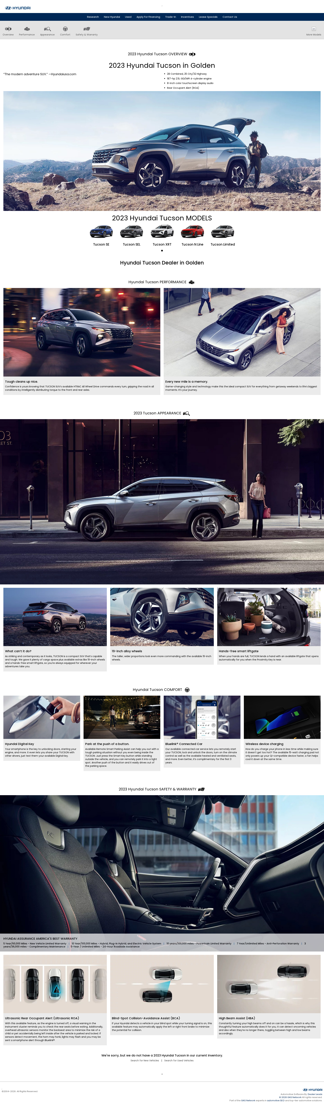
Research (93, 17)
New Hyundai (112, 17)
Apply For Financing (148, 17)
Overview (8, 34)
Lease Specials (208, 17)
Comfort (65, 34)
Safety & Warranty (87, 34)
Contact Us (230, 17)
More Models (313, 34)
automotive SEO (276, 1100)
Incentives (187, 17)
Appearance (47, 34)
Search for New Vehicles (145, 1060)
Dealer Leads (315, 1094)
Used (128, 17)
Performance (27, 34)
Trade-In (170, 17)
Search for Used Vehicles (179, 1060)
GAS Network (248, 1100)
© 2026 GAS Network (290, 1097)
